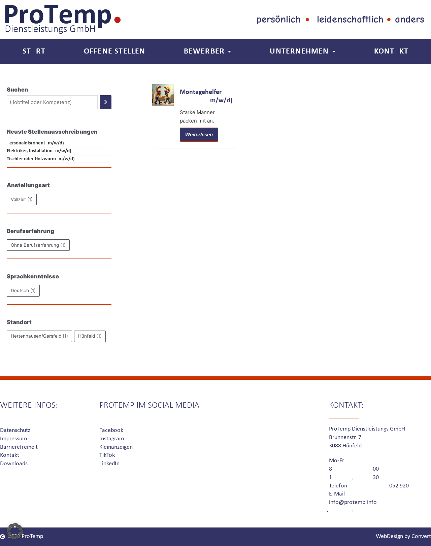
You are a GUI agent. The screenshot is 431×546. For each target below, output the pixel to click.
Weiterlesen (199, 134)
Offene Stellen (114, 51)
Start (34, 51)
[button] (15, 531)
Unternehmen (299, 51)
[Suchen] (105, 102)
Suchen (17, 89)
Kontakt (391, 51)
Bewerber (204, 51)
